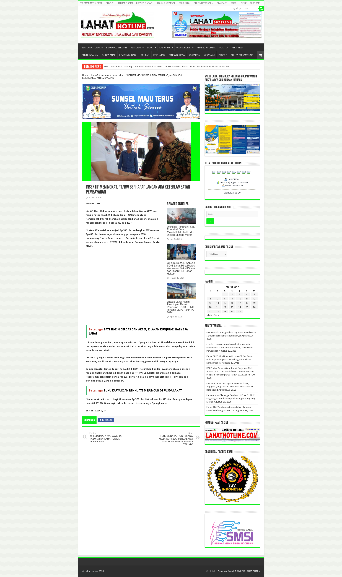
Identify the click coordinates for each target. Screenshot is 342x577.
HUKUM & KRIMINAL (165, 3)
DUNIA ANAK (108, 55)
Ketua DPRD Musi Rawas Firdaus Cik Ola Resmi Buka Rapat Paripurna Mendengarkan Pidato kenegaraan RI (229, 359)
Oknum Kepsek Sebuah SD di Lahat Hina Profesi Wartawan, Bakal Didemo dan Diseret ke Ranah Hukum (181, 268)
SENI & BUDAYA (177, 55)
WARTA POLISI (183, 47)
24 (239, 307)
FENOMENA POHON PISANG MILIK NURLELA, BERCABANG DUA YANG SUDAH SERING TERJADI (176, 439)
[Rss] (233, 9)
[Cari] (261, 8)
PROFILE (223, 55)
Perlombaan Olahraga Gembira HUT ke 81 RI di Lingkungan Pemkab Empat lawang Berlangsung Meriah (230, 398)
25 (247, 307)
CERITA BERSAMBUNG (242, 55)
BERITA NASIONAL (202, 3)
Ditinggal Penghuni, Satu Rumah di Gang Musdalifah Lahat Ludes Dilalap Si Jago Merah (181, 230)
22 (225, 307)
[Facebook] (237, 9)
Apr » (216, 315)
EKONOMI (255, 3)
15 (225, 303)
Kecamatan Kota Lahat (112, 75)
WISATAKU (209, 55)
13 (210, 303)
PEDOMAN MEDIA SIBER (91, 3)
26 (254, 307)
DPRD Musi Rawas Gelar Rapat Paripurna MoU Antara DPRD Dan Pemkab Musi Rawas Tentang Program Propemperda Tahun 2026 (167, 66)
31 (239, 311)
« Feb (209, 315)
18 (247, 303)
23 (232, 307)
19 (254, 303)
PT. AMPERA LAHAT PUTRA (246, 571)
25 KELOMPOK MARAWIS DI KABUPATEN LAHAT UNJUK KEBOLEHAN (105, 437)
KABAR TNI (165, 47)
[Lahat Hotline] (117, 24)
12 (254, 298)
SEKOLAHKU (184, 3)
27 (210, 311)
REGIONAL (136, 47)
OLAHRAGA (222, 3)
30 (232, 311)
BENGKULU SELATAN (116, 47)
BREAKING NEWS (144, 3)
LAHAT (150, 47)
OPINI (244, 3)
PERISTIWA (237, 47)
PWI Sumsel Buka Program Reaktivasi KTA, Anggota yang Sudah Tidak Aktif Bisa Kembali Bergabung (229, 386)
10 (239, 298)
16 (232, 303)
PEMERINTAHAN (90, 55)
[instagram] (240, 9)
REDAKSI (110, 3)
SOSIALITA (194, 55)
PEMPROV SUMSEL (206, 47)
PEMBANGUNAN (127, 55)
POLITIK (223, 47)
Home (85, 75)
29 (225, 311)
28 (217, 311)
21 (217, 307)
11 (247, 298)
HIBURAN (144, 55)
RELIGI (234, 3)
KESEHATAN (159, 55)
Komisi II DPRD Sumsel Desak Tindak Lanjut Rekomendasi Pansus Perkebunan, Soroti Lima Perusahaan (229, 347)
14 (217, 303)
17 (239, 303)
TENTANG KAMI (125, 3)
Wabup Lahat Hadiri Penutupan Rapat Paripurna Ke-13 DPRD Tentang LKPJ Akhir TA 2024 (180, 307)
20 (210, 307)
